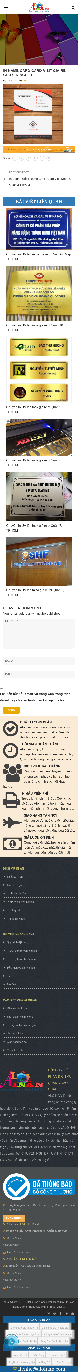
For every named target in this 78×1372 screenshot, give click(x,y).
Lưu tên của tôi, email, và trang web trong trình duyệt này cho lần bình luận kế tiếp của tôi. (35, 697)
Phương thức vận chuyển (22, 950)
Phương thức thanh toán (21, 959)
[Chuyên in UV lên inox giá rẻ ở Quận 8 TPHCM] (39, 437)
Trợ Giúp (12, 984)
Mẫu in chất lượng (17, 1008)
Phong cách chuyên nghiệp (22, 1025)
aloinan (12, 80)
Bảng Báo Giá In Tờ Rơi (24, 1341)
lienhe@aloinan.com (18, 1252)
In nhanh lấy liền (16, 893)
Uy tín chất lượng (17, 1033)
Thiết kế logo (14, 885)
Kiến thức (12, 976)
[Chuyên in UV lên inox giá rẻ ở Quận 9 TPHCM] (39, 370)
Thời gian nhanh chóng (20, 1016)
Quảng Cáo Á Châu (36, 1302)
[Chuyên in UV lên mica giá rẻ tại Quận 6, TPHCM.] (39, 561)
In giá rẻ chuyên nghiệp (20, 901)
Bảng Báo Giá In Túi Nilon (54, 1341)
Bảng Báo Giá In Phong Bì (58, 1334)
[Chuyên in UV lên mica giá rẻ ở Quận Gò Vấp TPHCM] (39, 229)
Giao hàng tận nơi (17, 1041)
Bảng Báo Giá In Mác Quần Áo (24, 1334)
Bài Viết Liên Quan (39, 201)
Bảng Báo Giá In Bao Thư (25, 1327)
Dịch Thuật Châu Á (54, 1306)
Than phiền (14, 1218)
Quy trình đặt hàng (17, 942)
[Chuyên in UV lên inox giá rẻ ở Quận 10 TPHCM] (39, 293)
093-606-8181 (13, 1245)
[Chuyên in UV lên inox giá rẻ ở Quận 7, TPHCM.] (39, 496)
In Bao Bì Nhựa (16, 918)
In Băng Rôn (14, 910)
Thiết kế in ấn (15, 876)
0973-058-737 (13, 1280)
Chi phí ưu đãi (15, 1050)
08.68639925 (13, 1238)
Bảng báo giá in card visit (55, 1327)
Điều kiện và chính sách (21, 967)
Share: (6, 158)
